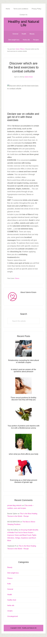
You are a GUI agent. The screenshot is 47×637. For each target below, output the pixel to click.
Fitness (17, 278)
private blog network (14, 505)
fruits (9, 584)
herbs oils (10, 605)
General (10, 589)
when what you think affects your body (23, 454)
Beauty (9, 567)
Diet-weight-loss (13, 573)
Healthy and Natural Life (23, 23)
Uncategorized (12, 616)
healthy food (11, 600)
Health (9, 594)
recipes (10, 611)
